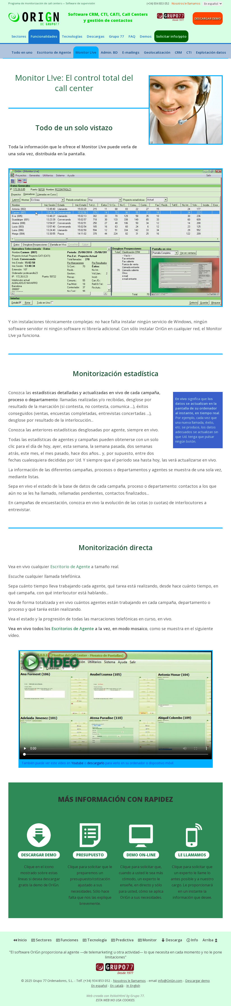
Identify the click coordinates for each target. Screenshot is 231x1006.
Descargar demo (207, 18)
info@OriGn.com (170, 981)
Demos (146, 36)
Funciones (69, 939)
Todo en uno (22, 52)
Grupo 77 (116, 36)
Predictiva (124, 939)
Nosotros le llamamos (129, 981)
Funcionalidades (44, 36)
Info (194, 939)
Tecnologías (72, 36)
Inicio (22, 939)
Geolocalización (157, 52)
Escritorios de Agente (72, 628)
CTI (189, 52)
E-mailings (130, 52)
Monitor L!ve (86, 52)
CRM (178, 52)
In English (133, 985)
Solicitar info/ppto (171, 36)
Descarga (173, 939)
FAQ (132, 36)
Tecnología (96, 939)
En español (99, 985)
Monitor (149, 939)
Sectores (19, 36)
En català (116, 985)
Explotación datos (211, 52)
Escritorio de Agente (54, 52)
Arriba (208, 939)
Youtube (77, 763)
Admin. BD (109, 52)
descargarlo (95, 763)
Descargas (95, 36)
